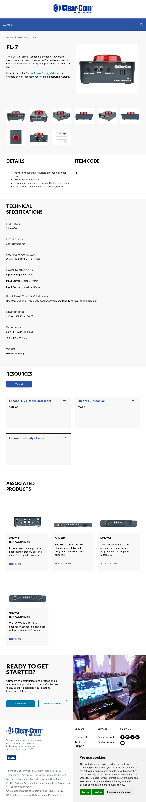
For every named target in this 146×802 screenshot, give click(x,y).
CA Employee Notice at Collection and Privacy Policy (35, 795)
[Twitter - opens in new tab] (132, 737)
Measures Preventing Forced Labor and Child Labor (34, 779)
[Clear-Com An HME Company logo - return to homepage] (24, 731)
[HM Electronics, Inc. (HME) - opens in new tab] (12, 757)
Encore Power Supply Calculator (44, 73)
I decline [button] (98, 792)
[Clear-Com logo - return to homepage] (73, 8)
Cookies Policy (53, 770)
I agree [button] (85, 792)
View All (19, 384)
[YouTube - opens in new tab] (122, 742)
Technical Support (80, 744)
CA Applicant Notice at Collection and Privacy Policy (34, 790)
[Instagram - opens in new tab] (137, 737)
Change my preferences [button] (118, 792)
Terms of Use (13, 770)
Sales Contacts (21, 703)
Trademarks (12, 775)
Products (23, 37)
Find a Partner (106, 742)
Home (9, 37)
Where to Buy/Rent (53, 703)
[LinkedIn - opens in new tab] (127, 737)
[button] (141, 24)
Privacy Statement (33, 770)
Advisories (27, 775)
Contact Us (81, 737)
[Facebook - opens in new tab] (122, 737)
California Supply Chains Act (50, 775)
